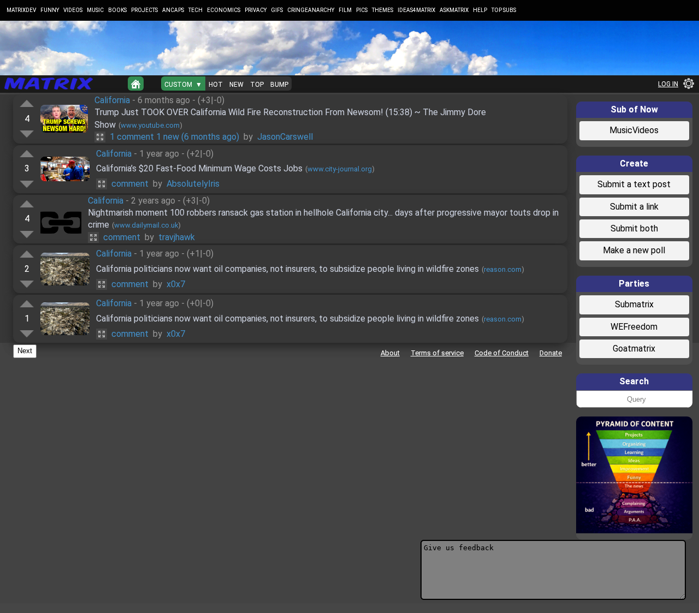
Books (117, 10)
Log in (668, 84)
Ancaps (173, 10)
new (236, 84)
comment (130, 183)
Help (480, 10)
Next (24, 351)
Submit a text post (634, 184)
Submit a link (634, 206)
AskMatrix (454, 10)
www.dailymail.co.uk (146, 225)
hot (216, 84)
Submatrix (634, 304)
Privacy (255, 10)
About (390, 353)
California (112, 100)
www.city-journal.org (339, 169)
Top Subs (503, 10)
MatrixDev (21, 10)
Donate (551, 353)
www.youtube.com (150, 125)
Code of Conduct (502, 353)
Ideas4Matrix (416, 10)
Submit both (634, 228)
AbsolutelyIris (193, 183)
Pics (362, 10)
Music (95, 10)
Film (345, 10)
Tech (195, 10)
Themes (382, 10)
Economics (223, 10)
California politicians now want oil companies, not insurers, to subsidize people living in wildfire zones (287, 269)
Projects (144, 10)
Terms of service (437, 353)
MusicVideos (634, 130)
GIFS (277, 10)
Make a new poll (634, 250)
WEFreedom (634, 327)
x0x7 (176, 284)
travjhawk (176, 237)
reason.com (503, 269)
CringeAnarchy (310, 10)
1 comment (174, 137)
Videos (72, 10)
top (257, 84)
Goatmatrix (634, 348)
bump (279, 84)
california (105, 200)
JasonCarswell (285, 137)
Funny (49, 10)
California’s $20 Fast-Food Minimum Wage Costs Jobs (199, 168)
